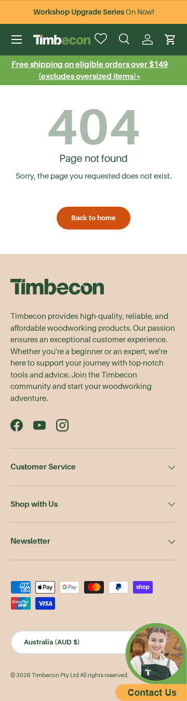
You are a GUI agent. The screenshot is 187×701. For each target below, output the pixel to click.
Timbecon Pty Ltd (55, 675)
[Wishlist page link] (102, 39)
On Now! (93, 12)
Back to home (93, 218)
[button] (170, 39)
